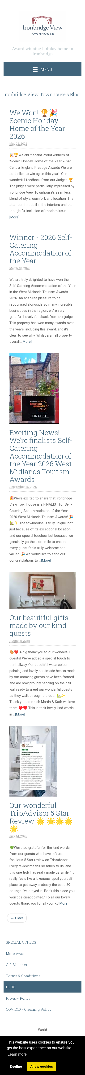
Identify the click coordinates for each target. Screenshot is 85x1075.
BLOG (10, 986)
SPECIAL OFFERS (21, 942)
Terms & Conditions (23, 975)
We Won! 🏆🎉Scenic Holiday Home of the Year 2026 (37, 124)
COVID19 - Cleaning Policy (28, 1009)
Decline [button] (16, 1066)
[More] (14, 217)
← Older (17, 918)
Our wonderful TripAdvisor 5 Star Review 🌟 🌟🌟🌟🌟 (41, 817)
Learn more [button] (17, 1054)
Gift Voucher (16, 964)
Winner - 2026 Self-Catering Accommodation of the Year (40, 249)
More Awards (17, 953)
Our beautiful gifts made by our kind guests (38, 625)
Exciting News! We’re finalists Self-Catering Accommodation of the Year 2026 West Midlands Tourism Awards (40, 456)
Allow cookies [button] (41, 1066)
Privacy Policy (18, 998)
